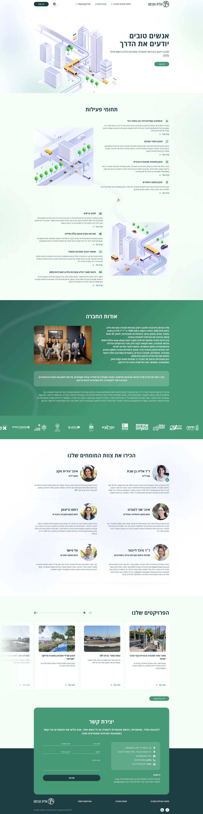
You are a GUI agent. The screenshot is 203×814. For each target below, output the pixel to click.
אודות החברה (100, 4)
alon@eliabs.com (121, 781)
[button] (121, 4)
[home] (158, 4)
